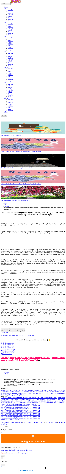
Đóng (2, 456)
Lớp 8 (5, 36)
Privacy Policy (5, 422)
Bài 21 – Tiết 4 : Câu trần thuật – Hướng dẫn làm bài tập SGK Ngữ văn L (21, 184)
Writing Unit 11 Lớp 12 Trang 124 (10, 419)
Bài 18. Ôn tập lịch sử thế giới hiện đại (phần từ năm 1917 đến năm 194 (20, 405)
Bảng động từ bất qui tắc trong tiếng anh (17, 453)
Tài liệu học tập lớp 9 (8, 347)
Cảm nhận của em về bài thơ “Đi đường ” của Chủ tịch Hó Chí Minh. (35, 393)
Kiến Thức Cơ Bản (7, 332)
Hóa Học (10, 42)
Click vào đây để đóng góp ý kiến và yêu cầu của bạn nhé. (16, 450)
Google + (6, 373)
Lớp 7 (5, 22)
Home (5, 203)
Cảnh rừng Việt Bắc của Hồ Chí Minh (11, 390)
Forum (6, 7)
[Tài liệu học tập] (16, 3)
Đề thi (9, 20)
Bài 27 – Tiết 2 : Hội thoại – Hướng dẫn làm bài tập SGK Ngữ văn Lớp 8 (21, 151)
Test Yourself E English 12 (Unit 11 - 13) (44, 401)
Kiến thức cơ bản (7, 354)
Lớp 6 (5, 8)
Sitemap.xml (18, 422)
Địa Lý (9, 17)
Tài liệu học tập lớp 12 (8, 352)
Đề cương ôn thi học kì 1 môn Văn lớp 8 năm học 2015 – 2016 (43, 402)
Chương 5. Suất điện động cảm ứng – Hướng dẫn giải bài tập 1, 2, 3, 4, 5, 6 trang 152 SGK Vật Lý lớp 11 (33, 400)
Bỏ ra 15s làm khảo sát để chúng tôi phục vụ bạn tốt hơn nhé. (17, 335)
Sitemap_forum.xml (28, 422)
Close (2, 465)
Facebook (28, 341)
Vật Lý (9, 11)
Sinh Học (10, 13)
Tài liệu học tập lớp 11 (8, 351)
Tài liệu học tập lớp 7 (8, 344)
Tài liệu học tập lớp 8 (8, 346)
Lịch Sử (10, 16)
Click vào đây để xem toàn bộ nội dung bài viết (13, 329)
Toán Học (10, 10)
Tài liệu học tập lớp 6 (8, 343)
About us (12, 422)
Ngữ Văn (10, 14)
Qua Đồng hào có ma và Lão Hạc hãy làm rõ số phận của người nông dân (26, 391)
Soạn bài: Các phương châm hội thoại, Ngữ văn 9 (26, 399)
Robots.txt (37, 422)
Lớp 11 (6, 82)
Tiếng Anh (10, 19)
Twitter (38, 341)
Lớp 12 (6, 98)
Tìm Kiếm (3, 115)
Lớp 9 (5, 51)
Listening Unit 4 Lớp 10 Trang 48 (26, 404)
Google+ (33, 341)
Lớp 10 (6, 67)
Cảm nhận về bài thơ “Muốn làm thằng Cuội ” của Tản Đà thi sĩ (18, 168)
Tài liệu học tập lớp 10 (8, 349)
